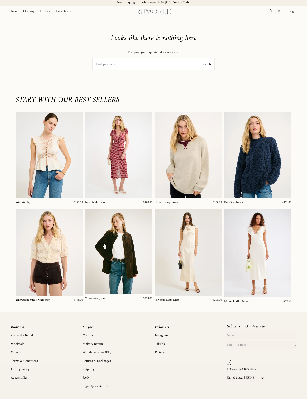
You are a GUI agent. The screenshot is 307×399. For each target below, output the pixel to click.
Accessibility (19, 378)
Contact (88, 336)
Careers (16, 352)
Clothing (28, 11)
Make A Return (93, 344)
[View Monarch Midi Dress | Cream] (257, 253)
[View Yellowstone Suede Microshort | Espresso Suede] (49, 252)
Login (294, 11)
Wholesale (17, 344)
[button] (28, 11)
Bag (282, 11)
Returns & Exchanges (97, 361)
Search (206, 64)
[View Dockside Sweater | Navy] (257, 155)
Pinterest (160, 352)
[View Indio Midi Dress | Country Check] (118, 155)
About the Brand (22, 336)
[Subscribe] (295, 345)
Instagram (161, 336)
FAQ (86, 378)
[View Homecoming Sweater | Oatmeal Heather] (188, 155)
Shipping (88, 369)
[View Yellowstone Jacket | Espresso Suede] (118, 251)
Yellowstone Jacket (95, 298)
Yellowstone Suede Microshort (33, 300)
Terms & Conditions (24, 361)
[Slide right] (77, 155)
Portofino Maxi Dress (167, 300)
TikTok (160, 344)
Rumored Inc (239, 369)
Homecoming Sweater (167, 202)
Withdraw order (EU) (97, 352)
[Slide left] (21, 155)
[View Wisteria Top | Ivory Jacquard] (49, 155)
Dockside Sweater (234, 202)
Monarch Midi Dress (236, 301)
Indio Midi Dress (95, 202)
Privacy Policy (20, 369)
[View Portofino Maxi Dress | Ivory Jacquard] (188, 252)
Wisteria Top (23, 202)
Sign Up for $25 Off (96, 386)
